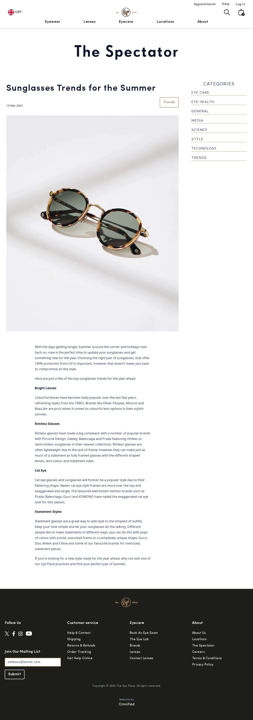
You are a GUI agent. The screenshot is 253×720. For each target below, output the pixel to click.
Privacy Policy (202, 664)
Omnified (126, 704)
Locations (165, 22)
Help (225, 4)
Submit (14, 674)
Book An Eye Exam (144, 633)
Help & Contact (79, 633)
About (202, 22)
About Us (199, 633)
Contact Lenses (141, 658)
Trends (169, 102)
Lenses (89, 22)
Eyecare (126, 22)
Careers (198, 652)
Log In (240, 4)
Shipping (74, 639)
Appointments (205, 4)
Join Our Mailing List (22, 652)
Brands (135, 645)
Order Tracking (79, 652)
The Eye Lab (139, 639)
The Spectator (203, 645)
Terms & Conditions (207, 658)
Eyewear (52, 22)
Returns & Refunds (81, 645)
